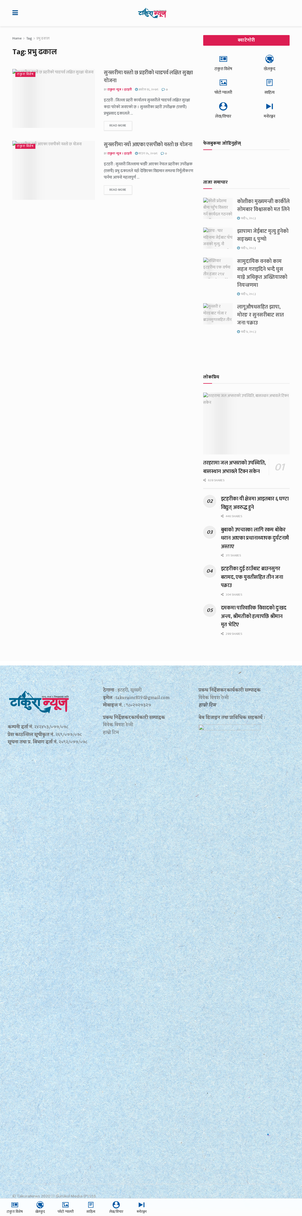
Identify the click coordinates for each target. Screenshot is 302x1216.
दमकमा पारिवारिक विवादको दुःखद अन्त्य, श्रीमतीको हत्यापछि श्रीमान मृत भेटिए (253, 616)
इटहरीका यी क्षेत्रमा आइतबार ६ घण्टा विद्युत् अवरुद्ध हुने (255, 503)
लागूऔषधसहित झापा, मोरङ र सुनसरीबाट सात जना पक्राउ (260, 315)
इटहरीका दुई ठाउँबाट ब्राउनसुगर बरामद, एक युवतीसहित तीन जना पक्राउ (252, 577)
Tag (29, 38)
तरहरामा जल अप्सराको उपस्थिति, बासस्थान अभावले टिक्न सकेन (234, 467)
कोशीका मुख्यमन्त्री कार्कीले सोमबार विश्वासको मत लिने (263, 205)
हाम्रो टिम (207, 705)
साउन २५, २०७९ (147, 153)
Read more (118, 125)
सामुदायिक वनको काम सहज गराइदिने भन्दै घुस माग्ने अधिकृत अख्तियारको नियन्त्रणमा (262, 273)
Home (17, 38)
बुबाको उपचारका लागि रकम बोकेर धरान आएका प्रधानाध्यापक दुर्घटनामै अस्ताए (255, 538)
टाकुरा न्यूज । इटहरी (119, 89)
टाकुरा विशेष (25, 74)
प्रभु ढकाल (43, 38)
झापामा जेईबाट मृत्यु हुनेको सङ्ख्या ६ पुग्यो (262, 235)
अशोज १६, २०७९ (148, 89)
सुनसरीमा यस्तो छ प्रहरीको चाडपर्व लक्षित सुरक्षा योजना (148, 76)
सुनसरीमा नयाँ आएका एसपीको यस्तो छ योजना (148, 144)
